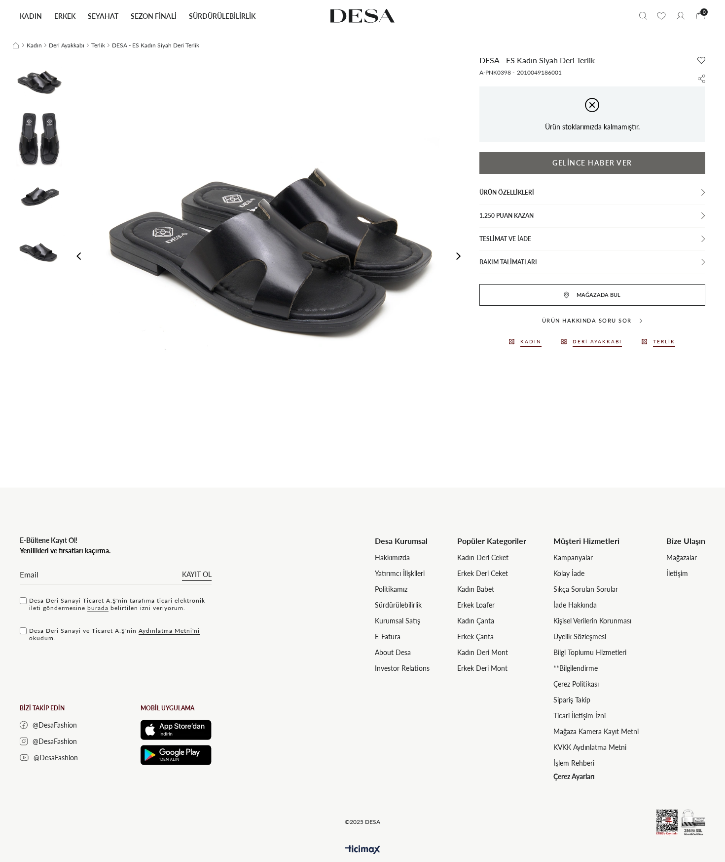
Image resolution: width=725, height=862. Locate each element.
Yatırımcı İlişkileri (400, 573)
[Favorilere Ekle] (701, 60)
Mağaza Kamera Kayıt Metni (596, 731)
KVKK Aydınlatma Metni (589, 747)
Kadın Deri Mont (482, 652)
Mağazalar (681, 557)
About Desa (393, 652)
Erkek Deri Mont (482, 668)
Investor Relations (402, 668)
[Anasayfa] (16, 45)
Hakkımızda (392, 557)
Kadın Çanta (475, 620)
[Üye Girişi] (681, 16)
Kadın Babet (475, 589)
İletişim (677, 573)
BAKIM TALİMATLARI (508, 262)
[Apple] (176, 730)
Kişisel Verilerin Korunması (592, 620)
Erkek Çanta (475, 636)
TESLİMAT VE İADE (505, 239)
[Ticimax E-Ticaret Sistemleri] (362, 850)
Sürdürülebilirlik (398, 605)
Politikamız (391, 589)
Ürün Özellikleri (506, 192)
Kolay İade (568, 573)
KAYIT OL (197, 574)
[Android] (176, 755)
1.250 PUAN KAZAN (506, 215)
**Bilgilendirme (575, 668)
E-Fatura (387, 636)
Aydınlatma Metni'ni (169, 630)
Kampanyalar (573, 557)
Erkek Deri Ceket (482, 573)
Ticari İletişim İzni (579, 715)
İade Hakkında (575, 605)
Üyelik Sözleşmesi (579, 636)
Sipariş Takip (571, 700)
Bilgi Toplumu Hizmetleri (589, 652)
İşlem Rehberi (573, 763)
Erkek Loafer (476, 605)
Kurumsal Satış (397, 620)
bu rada (98, 608)
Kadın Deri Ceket (482, 557)
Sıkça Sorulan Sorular (585, 589)
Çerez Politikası (576, 684)
